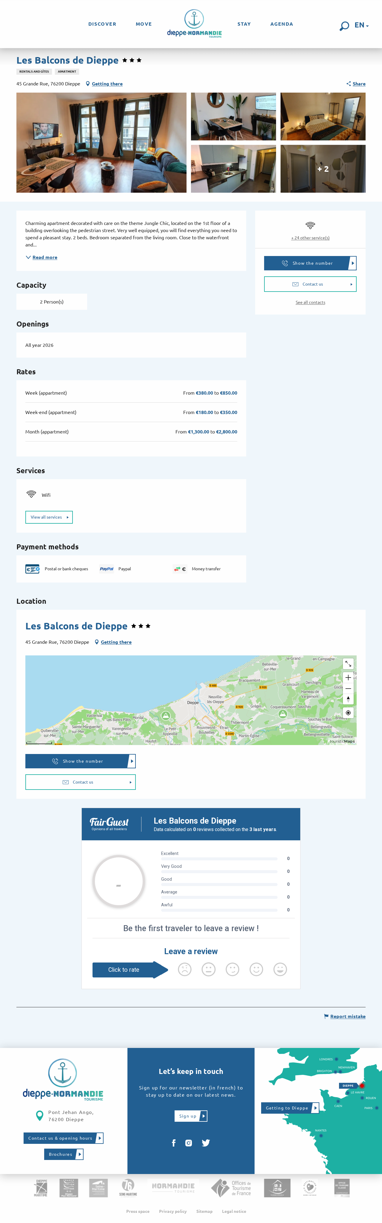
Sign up (187, 1116)
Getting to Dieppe (287, 1108)
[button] (344, 26)
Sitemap (204, 1211)
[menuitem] (102, 24)
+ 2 (323, 168)
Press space (138, 1211)
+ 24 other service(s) (310, 237)
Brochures (60, 1154)
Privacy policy (173, 1211)
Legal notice (234, 1211)
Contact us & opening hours (60, 1138)
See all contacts (310, 302)
